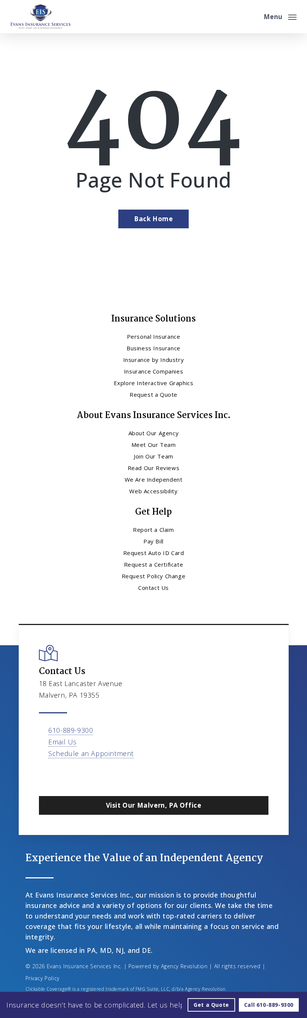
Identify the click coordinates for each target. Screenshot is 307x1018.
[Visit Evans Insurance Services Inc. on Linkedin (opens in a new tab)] (77, 775)
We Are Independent (154, 479)
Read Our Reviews (154, 468)
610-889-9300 (70, 730)
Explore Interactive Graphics (154, 383)
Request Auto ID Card (153, 553)
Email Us (62, 741)
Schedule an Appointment (91, 753)
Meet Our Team (153, 444)
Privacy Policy (42, 978)
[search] (253, 16)
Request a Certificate (153, 564)
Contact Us (153, 587)
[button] (280, 15)
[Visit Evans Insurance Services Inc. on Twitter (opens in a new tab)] (46, 775)
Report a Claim (153, 529)
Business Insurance (153, 348)
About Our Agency (153, 433)
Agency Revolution (184, 966)
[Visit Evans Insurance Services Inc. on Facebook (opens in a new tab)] (62, 775)
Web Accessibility (153, 491)
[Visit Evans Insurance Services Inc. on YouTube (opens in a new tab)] (93, 775)
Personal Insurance (153, 336)
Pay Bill (153, 541)
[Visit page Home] (40, 16)
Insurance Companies (153, 371)
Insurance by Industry (153, 359)
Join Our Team (153, 456)
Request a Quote (153, 394)
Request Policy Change (154, 576)
